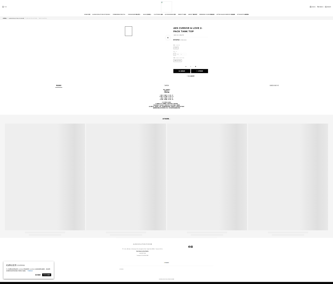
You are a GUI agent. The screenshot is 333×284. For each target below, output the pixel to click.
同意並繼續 (46, 275)
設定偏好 (38, 275)
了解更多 (30, 271)
